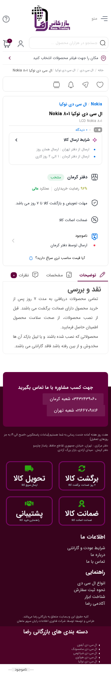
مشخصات (54, 275)
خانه (101, 71)
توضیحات (88, 275)
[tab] (93, 276)
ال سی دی (87, 71)
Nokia (96, 104)
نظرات (21, 275)
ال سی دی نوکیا (65, 71)
